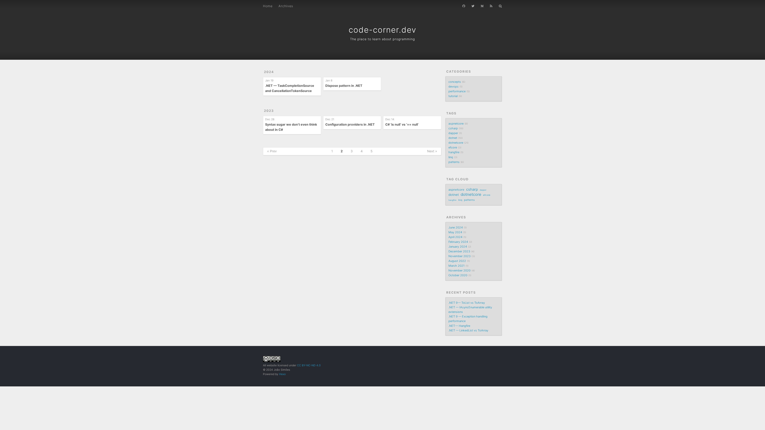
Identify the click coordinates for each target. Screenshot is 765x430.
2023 (269, 111)
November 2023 (459, 256)
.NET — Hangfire (459, 325)
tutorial (453, 96)
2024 (269, 72)
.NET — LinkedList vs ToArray (468, 330)
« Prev (272, 151)
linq (450, 157)
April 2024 (455, 237)
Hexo (282, 374)
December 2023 (459, 251)
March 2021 (456, 265)
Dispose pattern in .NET (343, 86)
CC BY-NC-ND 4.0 (309, 365)
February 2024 (458, 241)
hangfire (453, 152)
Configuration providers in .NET (350, 124)
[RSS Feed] (491, 5)
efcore (452, 147)
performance (457, 91)
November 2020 (459, 270)
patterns (454, 162)
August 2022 (457, 261)
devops (453, 86)
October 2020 (457, 275)
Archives (286, 6)
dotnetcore (455, 142)
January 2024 (457, 246)
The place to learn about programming (382, 39)
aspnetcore (456, 123)
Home (268, 6)
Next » (432, 151)
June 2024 (455, 227)
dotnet (452, 138)
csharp (453, 128)
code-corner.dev (382, 30)
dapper (453, 133)
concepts (454, 81)
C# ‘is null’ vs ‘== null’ (402, 124)
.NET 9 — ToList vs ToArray (466, 302)
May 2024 (455, 232)
